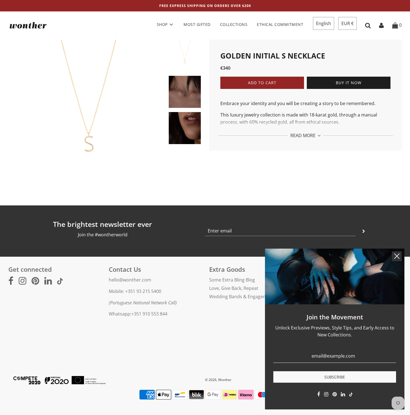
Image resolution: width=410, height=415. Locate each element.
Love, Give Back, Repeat (233, 288)
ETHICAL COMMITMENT (280, 24)
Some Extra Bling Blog (232, 280)
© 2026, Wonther (218, 379)
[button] (323, 23)
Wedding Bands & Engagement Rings (248, 296)
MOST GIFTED (197, 24)
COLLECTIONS (234, 24)
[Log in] (381, 25)
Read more (303, 136)
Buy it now (348, 83)
